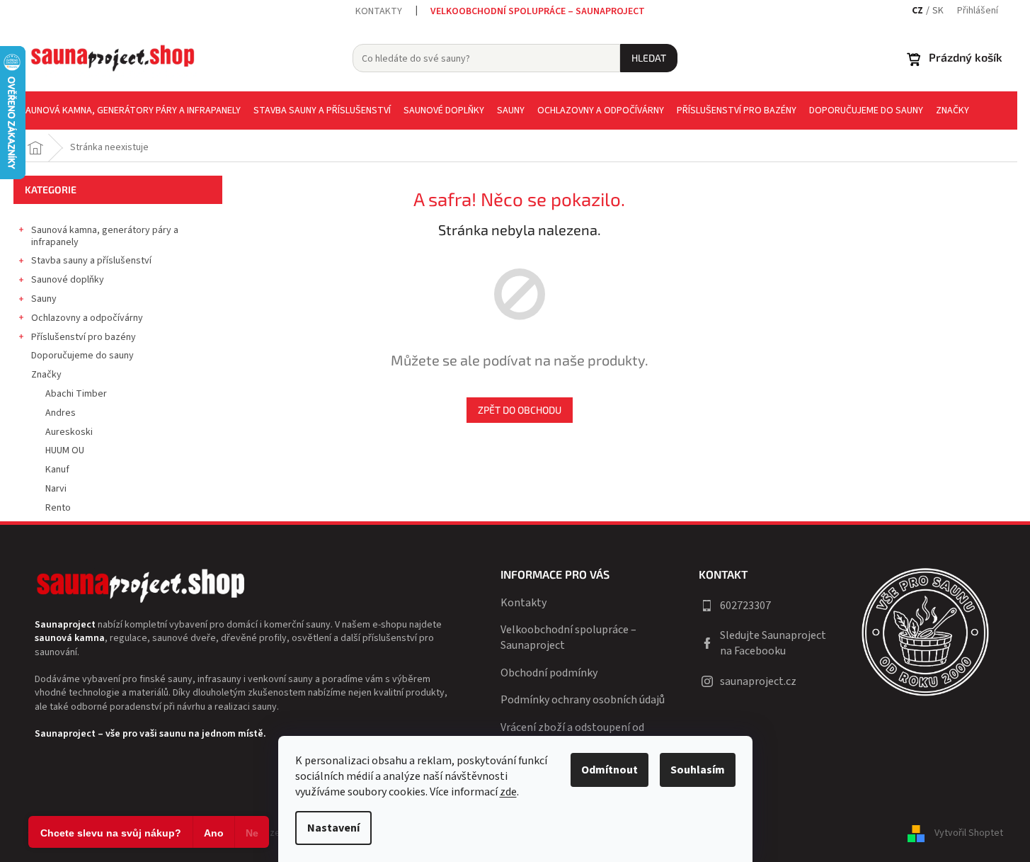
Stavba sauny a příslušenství (91, 261)
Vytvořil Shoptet (968, 833)
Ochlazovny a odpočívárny (87, 318)
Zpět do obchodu (519, 410)
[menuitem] (130, 110)
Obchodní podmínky (548, 673)
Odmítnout (609, 770)
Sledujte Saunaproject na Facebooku (773, 643)
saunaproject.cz (758, 681)
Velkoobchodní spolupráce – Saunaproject (537, 11)
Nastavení (333, 828)
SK (938, 11)
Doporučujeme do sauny (82, 355)
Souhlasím (697, 770)
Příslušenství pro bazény (83, 337)
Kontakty (378, 11)
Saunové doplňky (67, 280)
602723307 (745, 605)
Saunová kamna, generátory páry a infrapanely (104, 236)
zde (508, 792)
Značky (46, 375)
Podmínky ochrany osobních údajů (582, 700)
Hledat (648, 58)
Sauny (44, 299)
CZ (917, 11)
